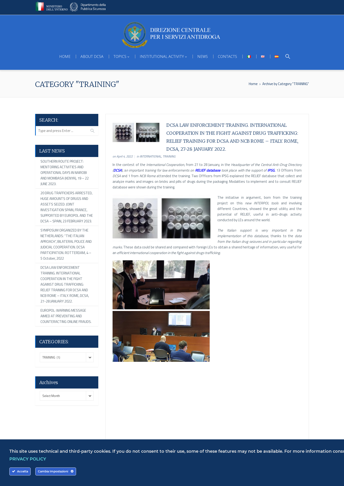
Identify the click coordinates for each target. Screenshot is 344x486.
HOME (64, 56)
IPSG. (271, 170)
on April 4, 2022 (123, 156)
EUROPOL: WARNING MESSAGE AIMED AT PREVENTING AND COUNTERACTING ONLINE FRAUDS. (65, 316)
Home (253, 83)
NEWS (202, 56)
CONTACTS (227, 56)
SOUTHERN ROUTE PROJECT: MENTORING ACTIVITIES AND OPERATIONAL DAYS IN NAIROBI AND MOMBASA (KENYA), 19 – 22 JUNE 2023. (64, 173)
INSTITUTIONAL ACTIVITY (162, 56)
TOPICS (119, 56)
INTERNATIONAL (150, 156)
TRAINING (169, 156)
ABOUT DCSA (92, 56)
